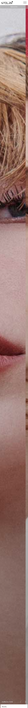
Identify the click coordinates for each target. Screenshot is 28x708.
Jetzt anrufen (14, 7)
